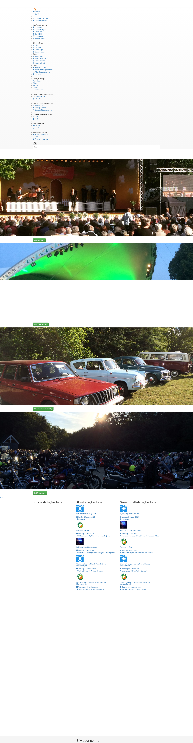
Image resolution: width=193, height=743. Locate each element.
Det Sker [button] (37, 74)
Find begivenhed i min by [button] (43, 409)
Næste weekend (40, 58)
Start (36, 137)
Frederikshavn (38, 90)
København (37, 81)
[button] (1, 497)
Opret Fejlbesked (40, 20)
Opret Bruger (39, 36)
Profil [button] (36, 119)
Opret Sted (38, 27)
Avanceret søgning (41, 139)
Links (36, 116)
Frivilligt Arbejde (40, 108)
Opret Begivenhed (41, 18)
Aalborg (35, 85)
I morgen (37, 47)
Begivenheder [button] (39, 38)
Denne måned (39, 61)
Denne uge (38, 49)
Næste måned (39, 63)
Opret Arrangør (40, 29)
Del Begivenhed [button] (39, 493)
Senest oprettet (40, 67)
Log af (36, 128)
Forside (37, 11)
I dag (36, 45)
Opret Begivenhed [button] (40, 324)
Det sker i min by (39, 96)
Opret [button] (36, 14)
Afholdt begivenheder (42, 72)
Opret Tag (38, 32)
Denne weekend (40, 52)
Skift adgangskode (41, 134)
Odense (35, 87)
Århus (35, 83)
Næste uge (38, 56)
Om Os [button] (37, 99)
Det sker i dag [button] (39, 240)
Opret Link (38, 34)
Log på (37, 125)
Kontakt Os (38, 105)
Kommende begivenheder (43, 70)
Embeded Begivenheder (43, 110)
